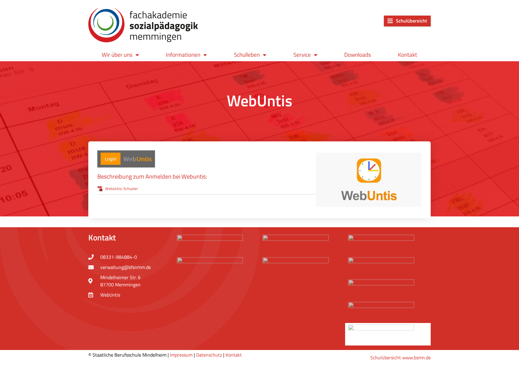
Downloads (357, 54)
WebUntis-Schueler (121, 189)
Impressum (181, 354)
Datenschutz (209, 354)
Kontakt (407, 54)
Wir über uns (117, 54)
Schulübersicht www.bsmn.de (400, 357)
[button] (407, 21)
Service (302, 54)
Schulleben (247, 54)
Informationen (183, 54)
